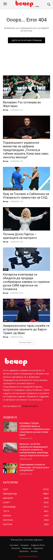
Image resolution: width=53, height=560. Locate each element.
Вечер (5, 110)
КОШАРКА (7, 97)
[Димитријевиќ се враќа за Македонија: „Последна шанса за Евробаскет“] (10, 468)
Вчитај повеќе (25, 342)
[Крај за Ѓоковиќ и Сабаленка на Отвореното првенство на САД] (26, 178)
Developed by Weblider (28, 556)
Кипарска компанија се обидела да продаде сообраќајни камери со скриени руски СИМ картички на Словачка (26, 282)
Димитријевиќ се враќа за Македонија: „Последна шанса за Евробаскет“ (34, 467)
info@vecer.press (30, 406)
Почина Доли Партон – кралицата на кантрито (20, 236)
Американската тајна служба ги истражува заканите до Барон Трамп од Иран (26, 329)
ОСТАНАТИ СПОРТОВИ (12, 189)
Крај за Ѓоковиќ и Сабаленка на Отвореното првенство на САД (26, 195)
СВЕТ (6, 138)
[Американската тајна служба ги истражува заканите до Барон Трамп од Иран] (26, 310)
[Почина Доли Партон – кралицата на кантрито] (26, 219)
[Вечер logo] (26, 4)
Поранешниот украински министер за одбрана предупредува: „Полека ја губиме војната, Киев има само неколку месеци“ (25, 150)
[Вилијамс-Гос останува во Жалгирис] (26, 87)
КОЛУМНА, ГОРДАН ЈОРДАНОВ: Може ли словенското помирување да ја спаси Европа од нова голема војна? (34, 429)
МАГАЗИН (7, 229)
